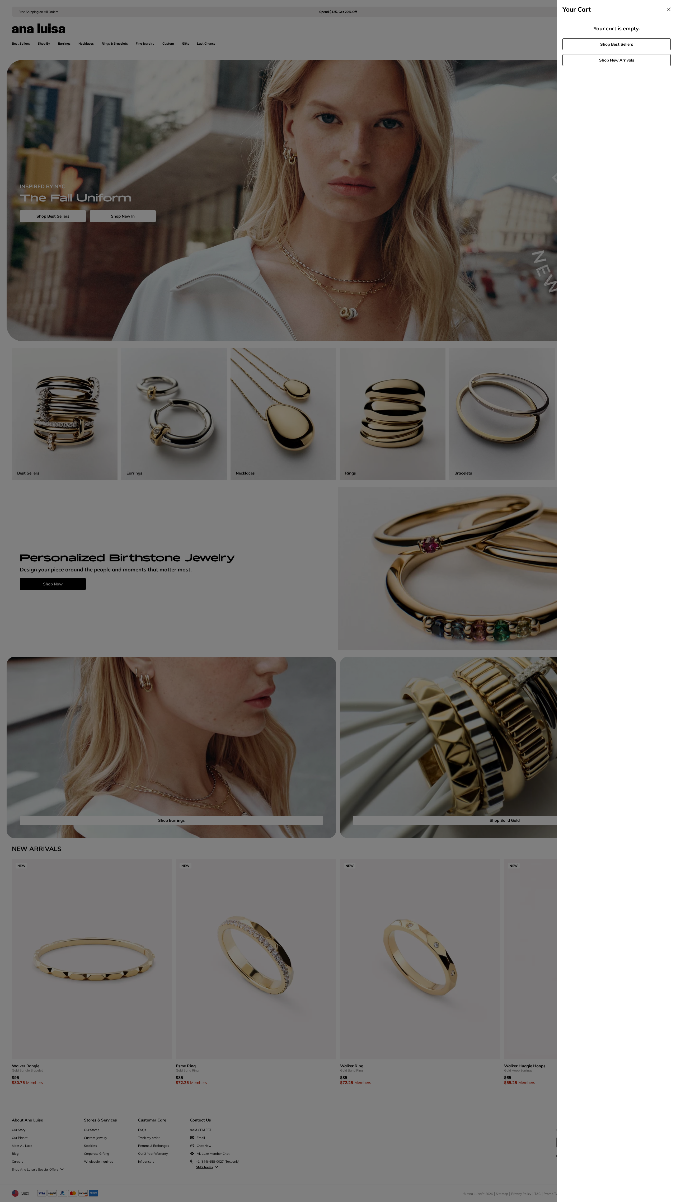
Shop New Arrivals (616, 60)
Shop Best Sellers (616, 44)
